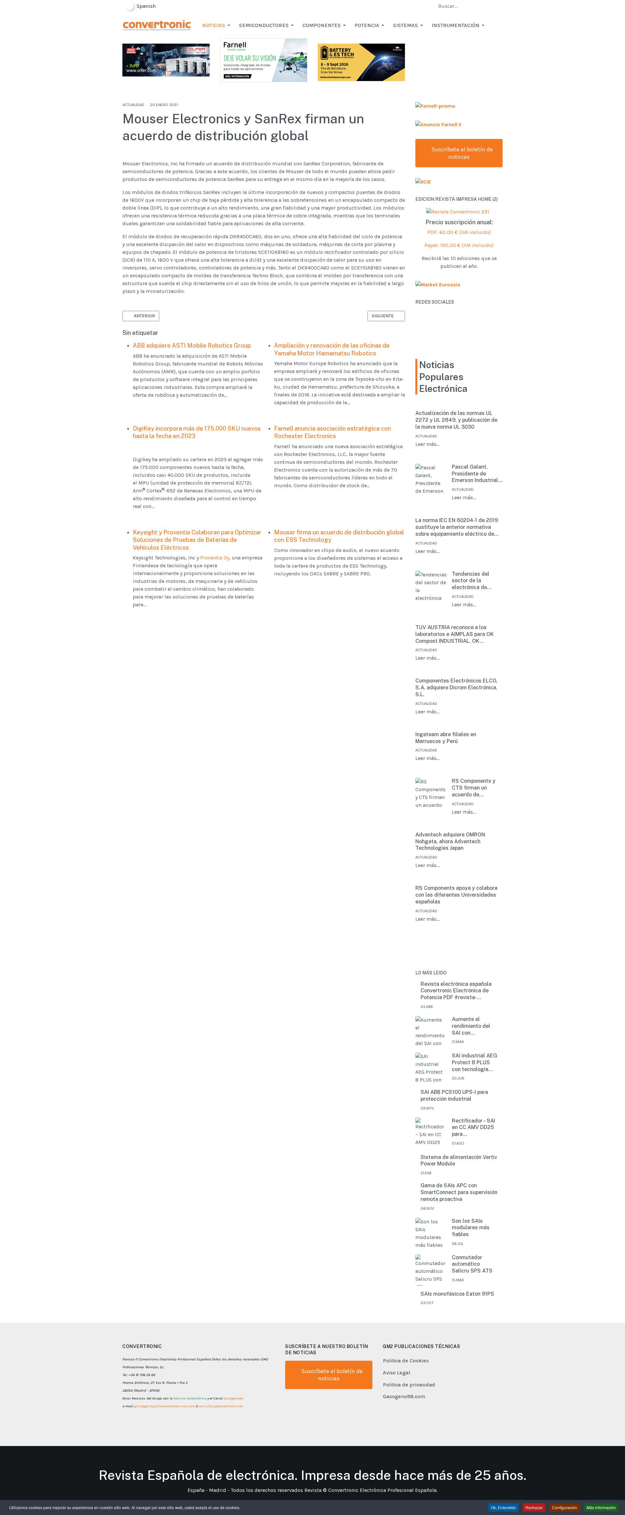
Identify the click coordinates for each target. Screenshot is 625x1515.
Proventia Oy (214, 558)
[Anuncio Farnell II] (438, 124)
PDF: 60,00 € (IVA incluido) (459, 232)
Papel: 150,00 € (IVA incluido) (458, 245)
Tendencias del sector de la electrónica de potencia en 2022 (473, 581)
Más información (601, 1507)
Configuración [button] (564, 1507)
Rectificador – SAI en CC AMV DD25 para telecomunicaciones (476, 1128)
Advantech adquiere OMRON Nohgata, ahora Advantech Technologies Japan (450, 841)
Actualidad (133, 105)
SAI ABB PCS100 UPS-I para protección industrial (454, 1095)
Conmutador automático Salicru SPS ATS (472, 1264)
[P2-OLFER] (166, 59)
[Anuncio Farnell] (263, 60)
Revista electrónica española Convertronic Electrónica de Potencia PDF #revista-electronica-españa (456, 991)
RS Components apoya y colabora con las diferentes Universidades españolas (456, 895)
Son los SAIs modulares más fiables (471, 1228)
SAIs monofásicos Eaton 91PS (457, 1294)
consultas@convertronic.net (221, 1406)
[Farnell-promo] (435, 106)
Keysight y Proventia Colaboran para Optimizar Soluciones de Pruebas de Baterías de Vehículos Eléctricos (197, 540)
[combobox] (466, 6)
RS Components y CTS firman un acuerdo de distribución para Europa (473, 788)
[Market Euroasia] (437, 284)
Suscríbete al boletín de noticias (461, 153)
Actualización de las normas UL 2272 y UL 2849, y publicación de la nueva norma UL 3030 (456, 420)
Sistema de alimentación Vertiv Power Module (459, 1160)
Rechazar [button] (534, 1507)
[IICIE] (423, 181)
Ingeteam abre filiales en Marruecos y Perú (445, 737)
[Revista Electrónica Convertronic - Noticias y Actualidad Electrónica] (156, 25)
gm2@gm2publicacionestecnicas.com (164, 1406)
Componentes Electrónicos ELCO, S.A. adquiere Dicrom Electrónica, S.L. (456, 687)
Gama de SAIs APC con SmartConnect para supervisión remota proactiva (459, 1192)
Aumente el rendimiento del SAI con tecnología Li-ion (472, 1026)
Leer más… (427, 444)
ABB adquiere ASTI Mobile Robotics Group (192, 345)
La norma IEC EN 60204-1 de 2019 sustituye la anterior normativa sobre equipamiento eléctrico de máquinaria (456, 527)
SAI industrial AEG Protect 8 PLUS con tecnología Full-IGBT (474, 1063)
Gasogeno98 (233, 1398)
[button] (217, 25)
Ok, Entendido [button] (503, 1507)
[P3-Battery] (361, 62)
